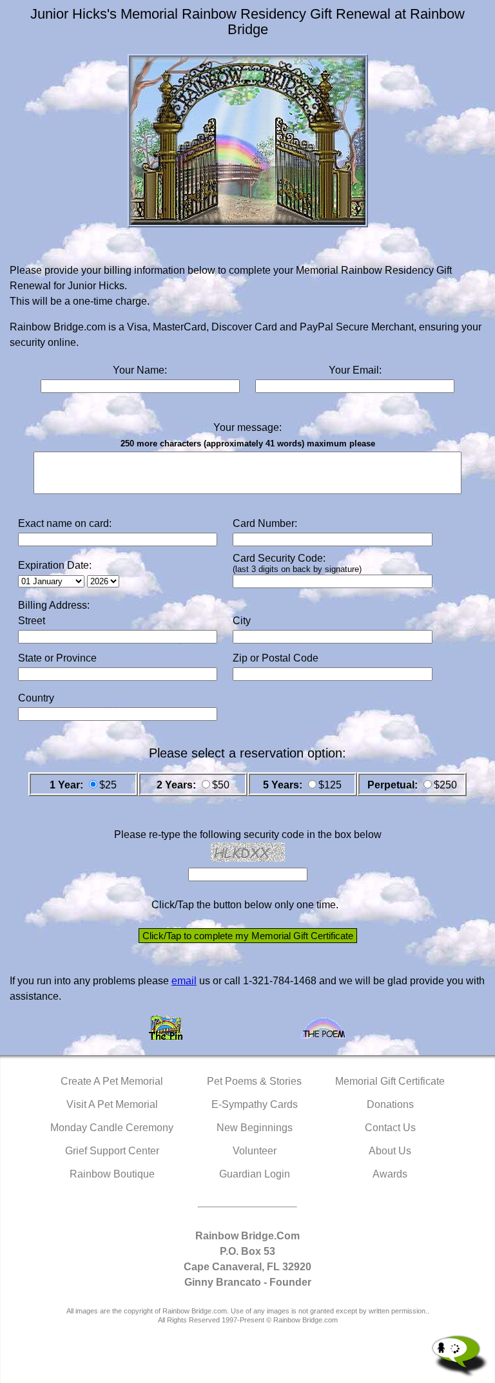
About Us (390, 1150)
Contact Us (390, 1127)
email (184, 980)
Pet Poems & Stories (254, 1081)
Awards (390, 1173)
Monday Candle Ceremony (111, 1127)
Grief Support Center (112, 1150)
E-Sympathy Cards (254, 1104)
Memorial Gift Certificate (390, 1081)
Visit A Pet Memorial (112, 1104)
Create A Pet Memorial (112, 1081)
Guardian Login (254, 1173)
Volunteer (255, 1150)
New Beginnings (255, 1127)
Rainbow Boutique (112, 1173)
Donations (390, 1104)
